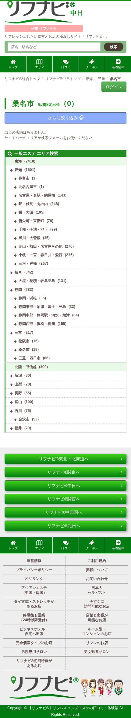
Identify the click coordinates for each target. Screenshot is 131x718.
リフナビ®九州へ (63, 525)
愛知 (18, 170)
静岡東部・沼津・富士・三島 (42, 307)
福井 (18, 428)
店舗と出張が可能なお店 (97, 617)
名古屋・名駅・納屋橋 (37, 195)
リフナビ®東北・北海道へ (64, 458)
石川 (18, 411)
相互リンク (34, 579)
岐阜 (18, 272)
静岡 (18, 290)
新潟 (18, 375)
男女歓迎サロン (97, 652)
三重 (18, 332)
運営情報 (34, 561)
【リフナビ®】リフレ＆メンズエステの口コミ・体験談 (73, 708)
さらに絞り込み (63, 117)
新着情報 (118, 67)
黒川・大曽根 (30, 238)
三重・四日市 (30, 358)
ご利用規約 (97, 561)
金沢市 (24, 419)
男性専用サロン (34, 652)
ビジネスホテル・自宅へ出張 (34, 631)
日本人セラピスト (97, 590)
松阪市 (24, 341)
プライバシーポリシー (34, 570)
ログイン (113, 86)
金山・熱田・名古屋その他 (40, 246)
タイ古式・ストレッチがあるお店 (34, 603)
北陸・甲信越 (26, 367)
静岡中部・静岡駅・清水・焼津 (44, 315)
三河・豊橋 (28, 263)
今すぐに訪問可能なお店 (97, 603)
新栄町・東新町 (31, 221)
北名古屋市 (28, 187)
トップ (13, 67)
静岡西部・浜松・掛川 (37, 324)
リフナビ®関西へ (63, 499)
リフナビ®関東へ (63, 472)
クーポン (92, 67)
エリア (39, 67)
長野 (18, 393)
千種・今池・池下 (33, 229)
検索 (113, 47)
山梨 (18, 384)
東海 (18, 161)
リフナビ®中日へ (63, 485)
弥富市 (24, 178)
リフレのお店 (97, 643)
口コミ (65, 67)
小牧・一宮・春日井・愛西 (40, 255)
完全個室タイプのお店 (34, 643)
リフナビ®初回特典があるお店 (34, 663)
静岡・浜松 (28, 298)
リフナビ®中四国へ (63, 512)
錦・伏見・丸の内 (33, 204)
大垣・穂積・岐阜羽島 (37, 281)
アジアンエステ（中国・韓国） (34, 590)
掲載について (97, 570)
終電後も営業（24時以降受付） (34, 617)
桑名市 (24, 349)
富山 (18, 402)
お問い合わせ (97, 579)
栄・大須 (26, 212)
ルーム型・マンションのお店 (97, 631)
